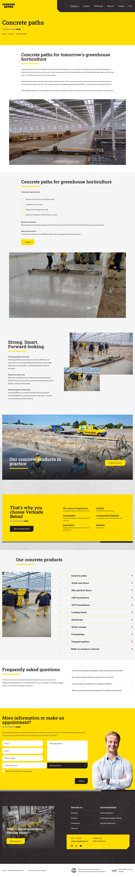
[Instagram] (72, 846)
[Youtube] (81, 846)
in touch (60, 683)
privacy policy (27, 771)
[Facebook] (76, 846)
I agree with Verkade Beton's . (19, 771)
